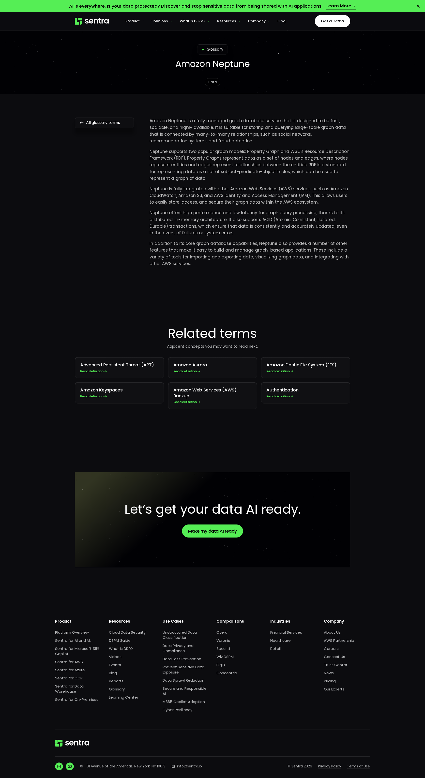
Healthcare (280, 640)
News (329, 672)
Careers (331, 648)
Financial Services (286, 632)
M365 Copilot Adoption (184, 701)
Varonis (223, 640)
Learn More (338, 6)
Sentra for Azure (70, 670)
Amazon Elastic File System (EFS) (301, 367)
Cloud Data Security (127, 632)
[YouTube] (70, 766)
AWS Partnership (339, 640)
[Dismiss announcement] (418, 6)
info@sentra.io (189, 766)
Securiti (223, 648)
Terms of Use (358, 766)
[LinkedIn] (59, 766)
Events (115, 664)
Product (132, 21)
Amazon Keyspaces (101, 392)
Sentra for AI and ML (73, 640)
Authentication (282, 392)
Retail (275, 648)
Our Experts (334, 689)
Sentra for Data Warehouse (69, 689)
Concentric (226, 672)
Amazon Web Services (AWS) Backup (205, 395)
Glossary (117, 689)
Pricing (330, 681)
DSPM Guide (120, 640)
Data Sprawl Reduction (183, 680)
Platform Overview (72, 632)
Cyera (222, 632)
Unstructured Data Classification (180, 635)
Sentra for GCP (69, 678)
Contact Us (334, 656)
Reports (116, 681)
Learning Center (123, 697)
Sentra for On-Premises (76, 699)
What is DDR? (121, 648)
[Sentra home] (92, 21)
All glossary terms (103, 122)
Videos (115, 656)
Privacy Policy (329, 766)
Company (257, 21)
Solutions (160, 21)
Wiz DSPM (225, 656)
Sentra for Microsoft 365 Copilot (77, 651)
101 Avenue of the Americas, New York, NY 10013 (125, 766)
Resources (226, 21)
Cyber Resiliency (177, 709)
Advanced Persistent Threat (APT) (117, 367)
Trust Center (335, 664)
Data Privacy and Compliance (178, 648)
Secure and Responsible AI (185, 691)
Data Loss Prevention (182, 658)
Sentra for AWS (69, 661)
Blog (281, 21)
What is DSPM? (192, 21)
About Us (332, 632)
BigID (220, 664)
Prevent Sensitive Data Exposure (183, 669)
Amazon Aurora (190, 367)
